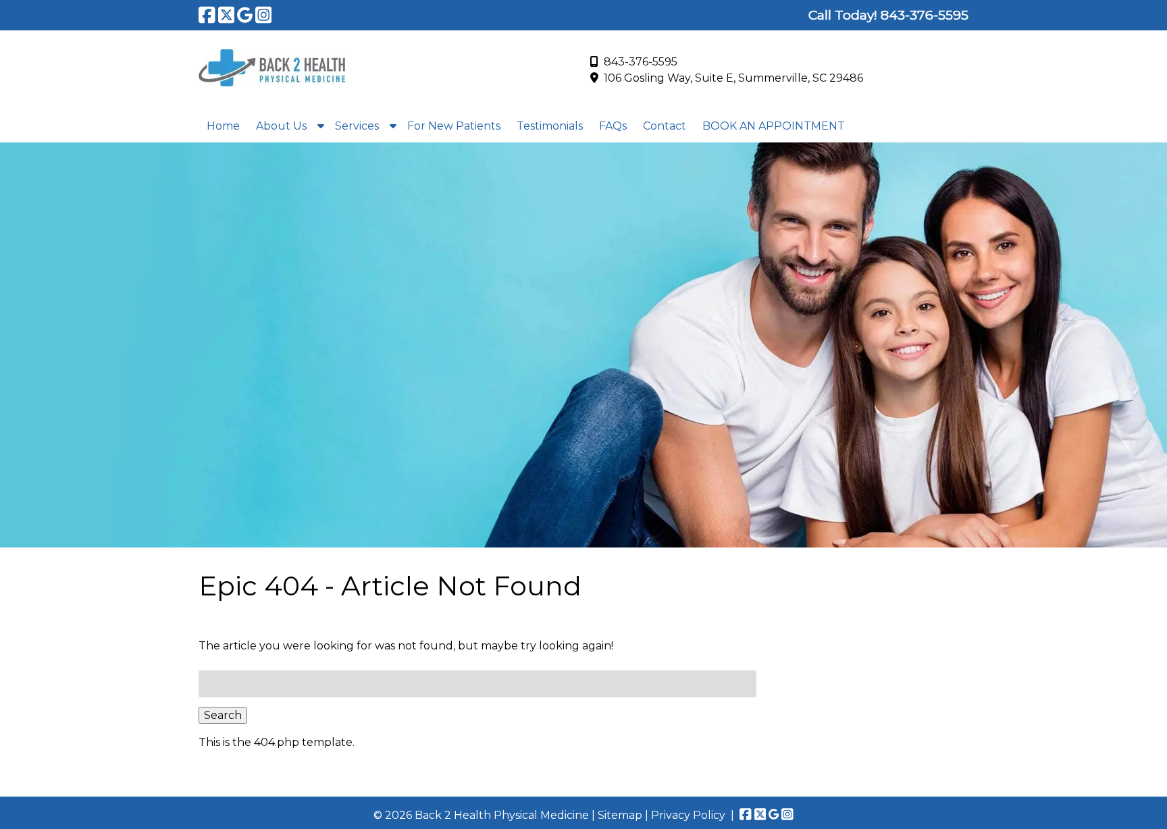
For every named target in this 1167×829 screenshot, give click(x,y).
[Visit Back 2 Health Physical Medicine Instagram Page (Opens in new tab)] (263, 14)
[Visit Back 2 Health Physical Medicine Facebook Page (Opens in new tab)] (207, 14)
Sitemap (620, 815)
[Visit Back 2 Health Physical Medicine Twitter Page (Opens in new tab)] (226, 14)
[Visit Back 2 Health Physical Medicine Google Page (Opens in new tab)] (245, 15)
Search (223, 715)
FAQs (613, 125)
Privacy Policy (688, 815)
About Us (281, 125)
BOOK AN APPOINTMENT (773, 125)
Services (357, 125)
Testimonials (550, 125)
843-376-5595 (640, 61)
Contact (664, 125)
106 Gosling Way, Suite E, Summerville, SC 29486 (733, 78)
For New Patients (453, 125)
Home (223, 125)
